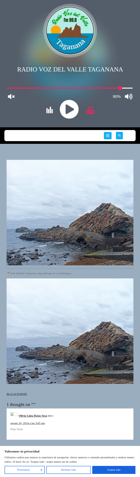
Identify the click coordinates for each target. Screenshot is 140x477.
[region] (70, 461)
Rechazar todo (68, 469)
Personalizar (23, 469)
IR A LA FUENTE (17, 394)
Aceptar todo (113, 469)
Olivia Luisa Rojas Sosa (33, 415)
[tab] (108, 135)
